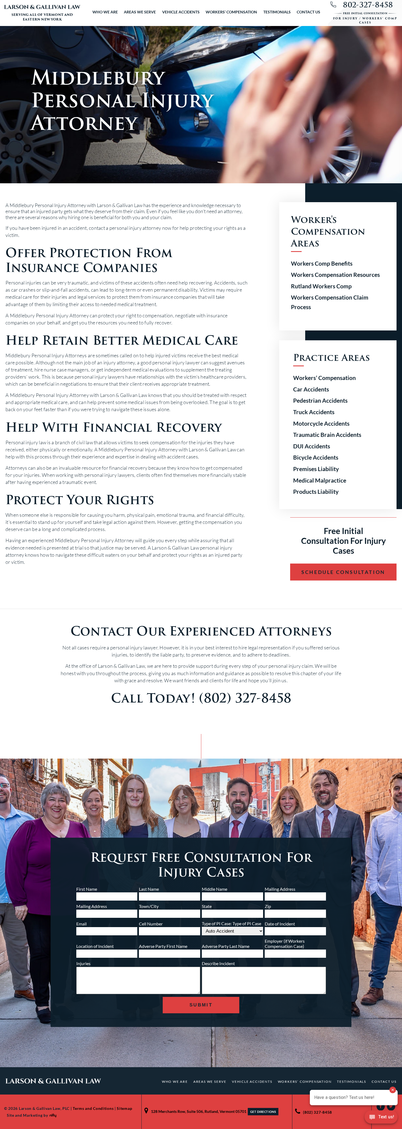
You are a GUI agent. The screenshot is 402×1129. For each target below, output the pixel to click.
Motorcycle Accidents (321, 423)
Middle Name (214, 889)
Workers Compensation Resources (335, 274)
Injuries (83, 963)
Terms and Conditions (93, 1108)
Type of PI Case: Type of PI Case (231, 923)
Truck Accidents (313, 411)
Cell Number (151, 923)
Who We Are (105, 12)
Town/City (149, 906)
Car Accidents (311, 389)
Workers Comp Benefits (322, 263)
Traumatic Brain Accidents (327, 434)
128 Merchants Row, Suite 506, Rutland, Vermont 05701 (198, 1111)
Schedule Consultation (343, 572)
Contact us (308, 12)
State (207, 906)
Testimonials (277, 12)
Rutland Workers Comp (321, 286)
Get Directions (263, 1111)
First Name (86, 889)
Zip (268, 906)
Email (81, 923)
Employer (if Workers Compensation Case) (285, 943)
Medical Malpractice (319, 480)
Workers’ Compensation (231, 12)
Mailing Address (280, 889)
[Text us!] (381, 1118)
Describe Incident (218, 963)
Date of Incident (280, 923)
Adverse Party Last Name (225, 946)
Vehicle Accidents (181, 12)
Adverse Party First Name (163, 946)
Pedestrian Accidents (320, 400)
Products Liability (316, 491)
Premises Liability (316, 468)
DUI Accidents (311, 446)
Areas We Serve (140, 12)
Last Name (149, 889)
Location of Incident (95, 946)
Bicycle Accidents (315, 457)
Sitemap (124, 1108)
